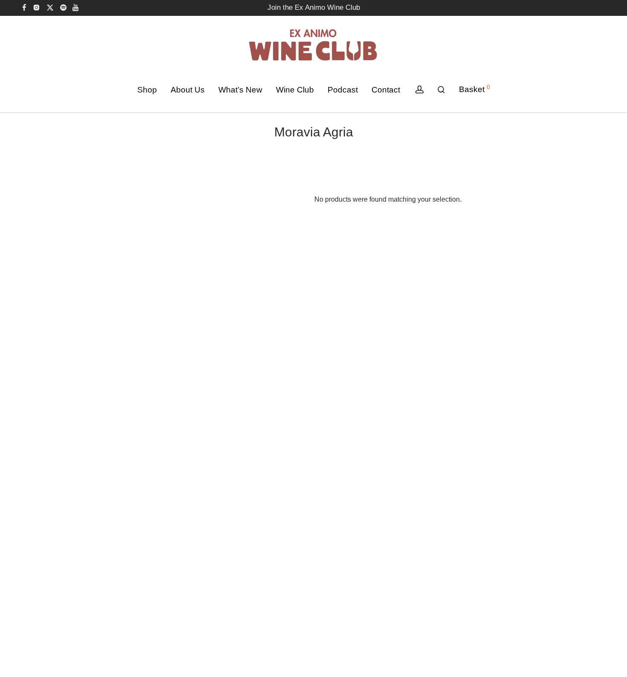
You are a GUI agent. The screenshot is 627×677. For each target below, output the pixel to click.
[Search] (441, 89)
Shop (147, 89)
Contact (386, 89)
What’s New (240, 89)
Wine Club (295, 89)
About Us (188, 89)
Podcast (343, 89)
